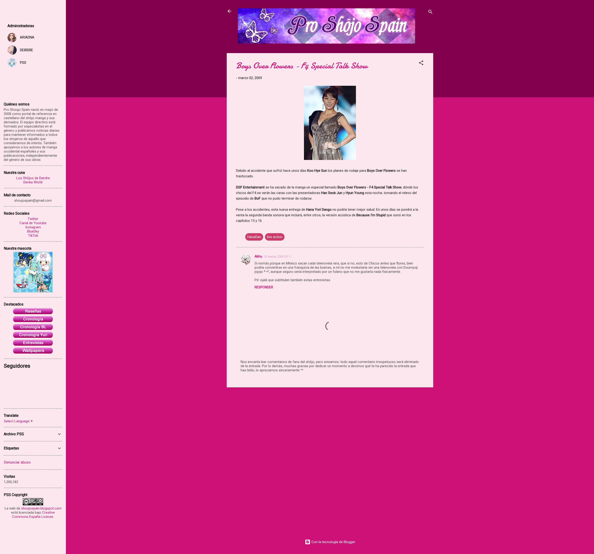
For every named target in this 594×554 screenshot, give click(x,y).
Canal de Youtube (32, 223)
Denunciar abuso (17, 462)
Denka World (32, 182)
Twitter (33, 219)
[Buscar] (430, 13)
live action (274, 237)
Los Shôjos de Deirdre (33, 178)
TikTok (33, 235)
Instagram (33, 227)
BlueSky (33, 231)
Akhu (258, 256)
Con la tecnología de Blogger (332, 542)
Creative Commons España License (33, 514)
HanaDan (254, 237)
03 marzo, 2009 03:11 (278, 256)
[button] (421, 63)
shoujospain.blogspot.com (41, 508)
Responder (264, 287)
